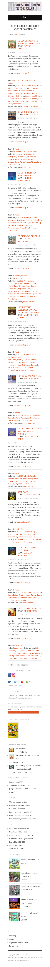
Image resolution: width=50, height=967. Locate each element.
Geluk (27, 88)
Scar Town (23, 492)
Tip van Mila (20, 225)
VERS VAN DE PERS (28, 890)
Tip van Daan (26, 294)
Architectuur (26, 651)
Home (15, 34)
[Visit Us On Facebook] (10, 675)
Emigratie (20, 88)
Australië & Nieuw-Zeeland (26, 534)
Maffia (10, 91)
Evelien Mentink (25, 554)
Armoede (27, 86)
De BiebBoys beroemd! (29, 236)
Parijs (33, 159)
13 (18, 665)
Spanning (24, 529)
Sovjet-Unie (33, 223)
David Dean (26, 167)
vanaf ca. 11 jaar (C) (23, 73)
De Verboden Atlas (28, 112)
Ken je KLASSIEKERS (17, 842)
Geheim (11, 479)
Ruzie (10, 294)
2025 (21, 154)
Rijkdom (11, 96)
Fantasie (33, 218)
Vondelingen (12, 484)
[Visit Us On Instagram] (14, 675)
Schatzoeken (19, 96)
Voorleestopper (19, 104)
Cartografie (12, 157)
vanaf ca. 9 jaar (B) (23, 269)
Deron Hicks (30, 611)
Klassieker (37, 415)
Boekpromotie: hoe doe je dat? (20, 812)
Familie (27, 218)
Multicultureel (18, 91)
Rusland (25, 223)
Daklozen (27, 593)
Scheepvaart (30, 96)
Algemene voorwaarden (18, 943)
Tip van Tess (29, 101)
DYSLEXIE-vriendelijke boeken (21, 839)
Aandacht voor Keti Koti (30, 860)
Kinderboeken (31, 286)
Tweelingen (28, 368)
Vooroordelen (13, 370)
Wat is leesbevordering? (18, 802)
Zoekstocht (31, 370)
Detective (24, 81)
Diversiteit (12, 88)
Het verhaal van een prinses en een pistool (29, 431)
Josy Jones (17, 772)
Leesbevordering (14, 289)
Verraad (23, 228)
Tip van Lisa (12, 296)
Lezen (23, 289)
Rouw (10, 223)
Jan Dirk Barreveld (29, 302)
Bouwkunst (36, 651)
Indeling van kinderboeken (19, 805)
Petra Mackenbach (25, 240)
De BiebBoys (18, 278)
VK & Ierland (32, 658)
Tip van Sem (19, 101)
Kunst (19, 653)
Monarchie (26, 479)
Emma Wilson (27, 603)
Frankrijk (11, 159)
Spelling (11, 365)
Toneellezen (28, 278)
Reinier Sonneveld (25, 179)
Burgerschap (37, 86)
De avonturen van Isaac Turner (25, 152)
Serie (17, 162)
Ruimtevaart (17, 223)
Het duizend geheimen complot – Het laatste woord (29, 310)
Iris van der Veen (28, 423)
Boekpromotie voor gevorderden (22, 816)
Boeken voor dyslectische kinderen (22, 819)
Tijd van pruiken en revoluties (26, 99)
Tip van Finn (36, 294)
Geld (32, 357)
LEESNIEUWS (26, 906)
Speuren (11, 99)
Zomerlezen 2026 (16, 782)
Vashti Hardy (24, 752)
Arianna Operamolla (30, 106)
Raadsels (11, 162)
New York (28, 91)
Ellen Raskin (31, 378)
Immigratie (34, 88)
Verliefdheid (22, 598)
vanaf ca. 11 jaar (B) (23, 522)
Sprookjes (11, 481)
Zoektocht (22, 600)
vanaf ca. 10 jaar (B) (24, 142)
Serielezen (16, 294)
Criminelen (31, 157)
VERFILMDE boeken (17, 845)
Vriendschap (12, 231)
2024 (21, 355)
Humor (24, 276)
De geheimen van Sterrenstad (27, 174)
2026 (21, 86)
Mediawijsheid (23, 291)
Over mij (12, 936)
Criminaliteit (12, 537)
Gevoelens (12, 360)
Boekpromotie (23, 284)
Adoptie (27, 476)
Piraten (27, 93)
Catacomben (22, 157)
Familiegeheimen (14, 357)
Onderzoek (19, 93)
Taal (23, 365)
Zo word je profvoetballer (30, 886)
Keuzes (18, 362)
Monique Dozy (27, 487)
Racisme (33, 93)
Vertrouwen (31, 228)
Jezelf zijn (11, 362)
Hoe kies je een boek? (17, 809)
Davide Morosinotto (25, 47)
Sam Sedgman (31, 114)
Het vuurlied (20, 749)
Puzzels (23, 418)
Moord (10, 418)
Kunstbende (17, 648)
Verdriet (29, 225)
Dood (33, 593)
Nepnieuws (21, 220)
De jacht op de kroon (29, 608)
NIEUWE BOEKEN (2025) (18, 832)
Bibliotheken (12, 284)
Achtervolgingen (30, 154)
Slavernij (38, 96)
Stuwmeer (19, 539)
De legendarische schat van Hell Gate (29, 42)
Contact (12, 939)
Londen (25, 653)
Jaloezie (19, 360)
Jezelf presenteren (30, 360)
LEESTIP (24, 863)
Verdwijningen (13, 228)
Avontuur (16, 81)
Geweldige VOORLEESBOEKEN (21, 835)
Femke (26, 52)
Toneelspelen (32, 296)
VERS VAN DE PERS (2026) (19, 829)
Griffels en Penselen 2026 (19, 786)
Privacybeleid (14, 946)
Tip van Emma (25, 162)
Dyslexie (22, 286)
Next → (24, 665)
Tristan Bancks (32, 495)
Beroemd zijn (29, 281)
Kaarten (27, 159)
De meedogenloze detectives (27, 549)
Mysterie (16, 418)
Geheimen (19, 159)
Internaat (18, 479)
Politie (15, 595)
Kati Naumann (27, 772)
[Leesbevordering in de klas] (25, 6)
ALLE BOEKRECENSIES (18, 849)
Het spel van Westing (29, 376)
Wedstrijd (22, 370)
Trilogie (20, 165)
